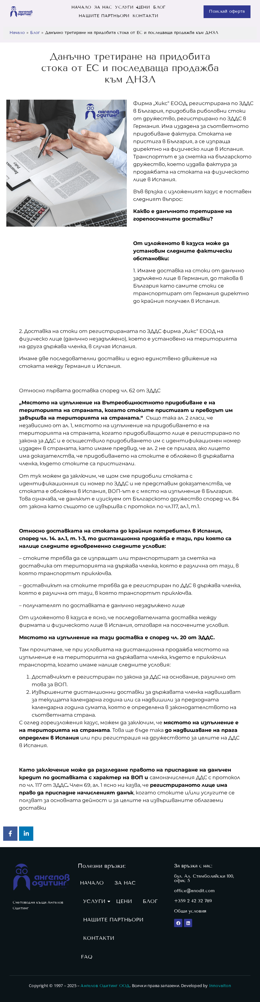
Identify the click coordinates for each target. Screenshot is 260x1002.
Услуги (124, 7)
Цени (143, 7)
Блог (159, 7)
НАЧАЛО (81, 7)
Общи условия (190, 911)
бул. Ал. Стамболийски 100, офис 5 (204, 878)
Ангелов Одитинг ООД (105, 985)
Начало (17, 32)
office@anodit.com (194, 890)
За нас (103, 7)
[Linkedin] (188, 923)
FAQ (86, 957)
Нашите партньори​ (104, 15)
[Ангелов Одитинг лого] (41, 877)
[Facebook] (178, 923)
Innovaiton (220, 985)
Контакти (145, 15)
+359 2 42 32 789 (193, 901)
